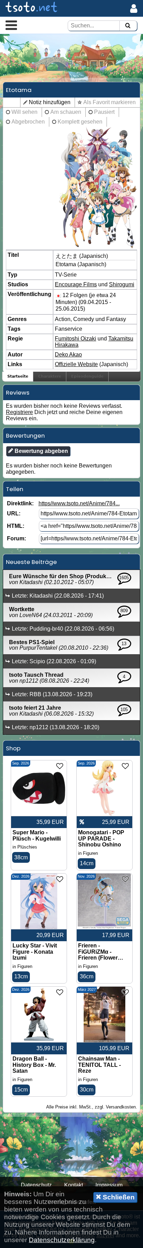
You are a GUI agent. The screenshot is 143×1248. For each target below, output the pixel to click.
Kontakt (73, 1185)
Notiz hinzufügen (49, 102)
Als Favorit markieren (109, 102)
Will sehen (24, 112)
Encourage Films (76, 284)
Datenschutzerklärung (62, 1239)
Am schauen (65, 112)
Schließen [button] (118, 1197)
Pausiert (104, 112)
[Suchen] (127, 26)
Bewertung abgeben (40, 451)
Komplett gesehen (80, 122)
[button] (11, 25)
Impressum (109, 1185)
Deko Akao (68, 354)
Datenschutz (36, 1185)
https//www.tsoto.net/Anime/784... (79, 503)
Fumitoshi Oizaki (75, 338)
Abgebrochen (28, 122)
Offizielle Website (76, 364)
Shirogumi (121, 284)
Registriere (19, 412)
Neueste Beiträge (31, 562)
